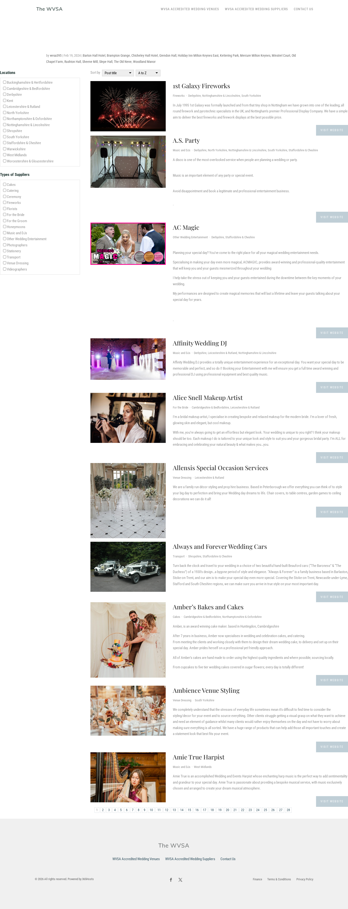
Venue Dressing (17, 263)
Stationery (14, 251)
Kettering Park (229, 55)
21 (235, 810)
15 (189, 810)
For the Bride (15, 215)
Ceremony (14, 197)
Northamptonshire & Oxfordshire (29, 119)
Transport (13, 257)
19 (220, 810)
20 (227, 810)
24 (257, 810)
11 (159, 810)
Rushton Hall (72, 62)
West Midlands (17, 155)
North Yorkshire (18, 113)
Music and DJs (17, 233)
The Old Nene (123, 62)
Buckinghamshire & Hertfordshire (30, 82)
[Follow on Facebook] (171, 880)
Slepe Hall (105, 62)
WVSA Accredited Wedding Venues (190, 9)
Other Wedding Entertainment (26, 239)
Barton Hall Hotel (94, 55)
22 (242, 810)
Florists (12, 209)
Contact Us (303, 9)
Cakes (11, 185)
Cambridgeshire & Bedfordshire (28, 89)
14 (181, 810)
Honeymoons (16, 227)
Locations (7, 72)
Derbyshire (14, 94)
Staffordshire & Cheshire (24, 143)
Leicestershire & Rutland (23, 107)
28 (288, 810)
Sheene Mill (90, 62)
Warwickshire (16, 149)
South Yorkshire (18, 137)
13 (174, 810)
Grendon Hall (167, 55)
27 (280, 810)
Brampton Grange (118, 55)
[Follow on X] (180, 880)
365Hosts (88, 879)
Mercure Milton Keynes (255, 55)
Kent (10, 101)
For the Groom (17, 221)
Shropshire (14, 131)
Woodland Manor (144, 62)
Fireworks (14, 203)
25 (265, 810)
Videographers (17, 269)
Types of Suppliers (15, 174)
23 (250, 810)
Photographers (17, 245)
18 (212, 810)
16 (197, 810)
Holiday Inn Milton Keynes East (198, 55)
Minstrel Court (281, 55)
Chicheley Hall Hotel (144, 55)
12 (166, 810)
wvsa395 (56, 55)
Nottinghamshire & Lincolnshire (28, 125)
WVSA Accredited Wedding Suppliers (256, 9)
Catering (12, 190)
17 (204, 810)
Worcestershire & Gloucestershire (30, 161)
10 (151, 810)
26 (273, 810)
